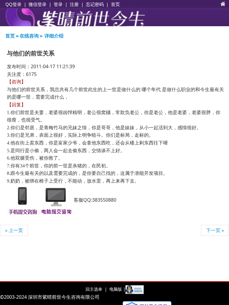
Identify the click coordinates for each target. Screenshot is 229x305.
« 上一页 (14, 230)
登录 (58, 4)
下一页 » (215, 230)
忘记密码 (95, 4)
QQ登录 (13, 4)
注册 (74, 4)
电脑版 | (117, 289)
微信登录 (38, 4)
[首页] (223, 4)
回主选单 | (96, 289)
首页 (115, 4)
